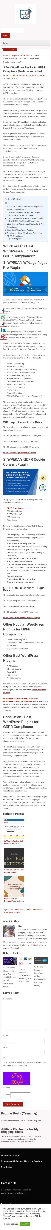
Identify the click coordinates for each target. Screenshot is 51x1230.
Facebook (15, 948)
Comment (7, 999)
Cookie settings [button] (11, 1224)
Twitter (33, 945)
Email (5, 1047)
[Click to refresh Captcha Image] (16, 1078)
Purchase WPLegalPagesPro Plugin (19, 453)
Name (5, 1035)
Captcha (6, 1095)
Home (5, 55)
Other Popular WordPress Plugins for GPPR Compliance (25, 225)
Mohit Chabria (38, 75)
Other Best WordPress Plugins (20, 230)
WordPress (24, 55)
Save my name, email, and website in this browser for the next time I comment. (24, 1064)
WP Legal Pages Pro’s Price (22, 215)
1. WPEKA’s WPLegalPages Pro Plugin (23, 212)
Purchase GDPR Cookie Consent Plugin (21, 618)
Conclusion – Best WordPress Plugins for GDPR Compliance (24, 234)
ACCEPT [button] (25, 1224)
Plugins (15, 55)
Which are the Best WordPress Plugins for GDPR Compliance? (25, 208)
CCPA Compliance (16, 909)
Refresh (6, 1088)
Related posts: (16, 239)
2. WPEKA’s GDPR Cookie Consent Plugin (25, 218)
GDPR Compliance (34, 909)
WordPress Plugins (12, 912)
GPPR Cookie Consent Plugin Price (25, 221)
